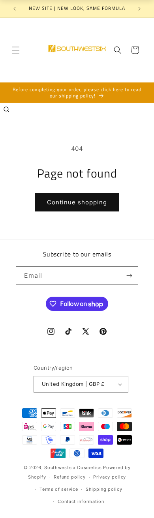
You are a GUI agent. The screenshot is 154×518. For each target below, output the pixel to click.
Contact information (81, 501)
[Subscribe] (129, 275)
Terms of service (58, 489)
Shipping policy (104, 489)
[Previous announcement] (14, 8)
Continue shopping (77, 202)
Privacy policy (109, 477)
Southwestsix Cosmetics (73, 467)
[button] (15, 50)
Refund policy (69, 477)
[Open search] (6, 109)
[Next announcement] (139, 8)
